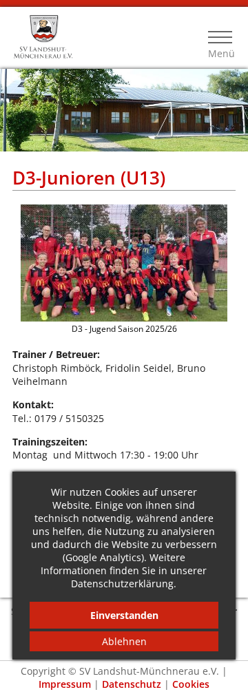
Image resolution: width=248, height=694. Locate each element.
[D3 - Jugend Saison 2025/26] (124, 318)
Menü (220, 53)
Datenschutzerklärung (122, 583)
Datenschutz (131, 684)
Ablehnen (124, 641)
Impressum (65, 684)
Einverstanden (124, 615)
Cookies (190, 684)
